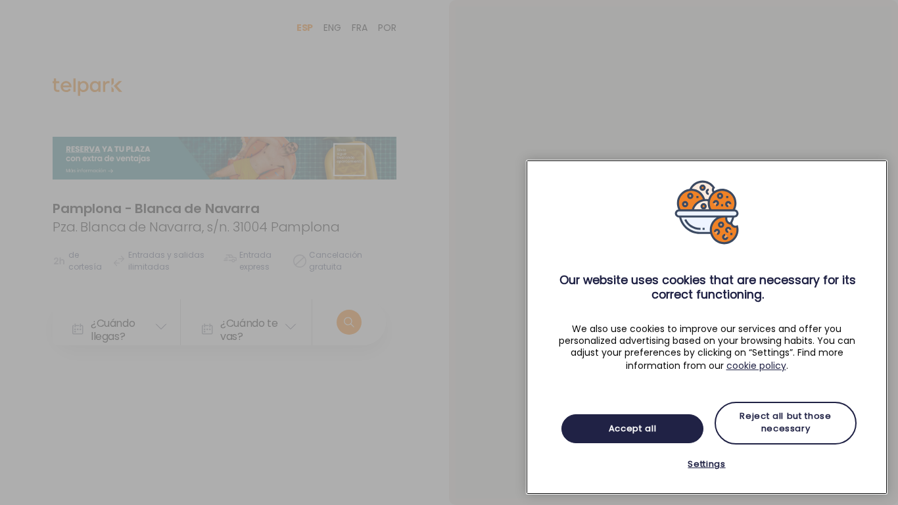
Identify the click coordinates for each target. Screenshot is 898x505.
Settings (706, 464)
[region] (706, 327)
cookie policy (756, 365)
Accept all (633, 428)
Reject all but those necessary (785, 422)
